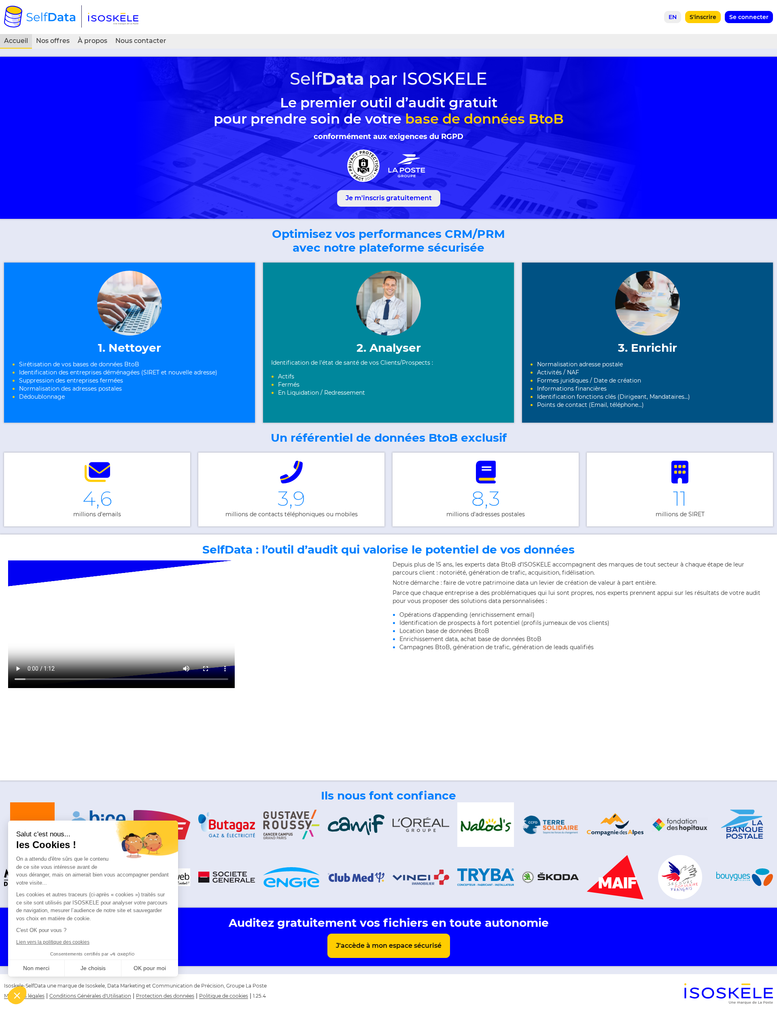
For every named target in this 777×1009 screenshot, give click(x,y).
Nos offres (53, 41)
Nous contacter (140, 41)
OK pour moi (150, 968)
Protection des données (165, 996)
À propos (92, 41)
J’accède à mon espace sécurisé (389, 945)
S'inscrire (703, 17)
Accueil (16, 41)
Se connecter (749, 17)
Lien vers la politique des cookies (52, 942)
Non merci (36, 968)
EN (673, 17)
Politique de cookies (223, 996)
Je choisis (93, 968)
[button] (17, 995)
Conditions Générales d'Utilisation (90, 996)
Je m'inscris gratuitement (389, 198)
